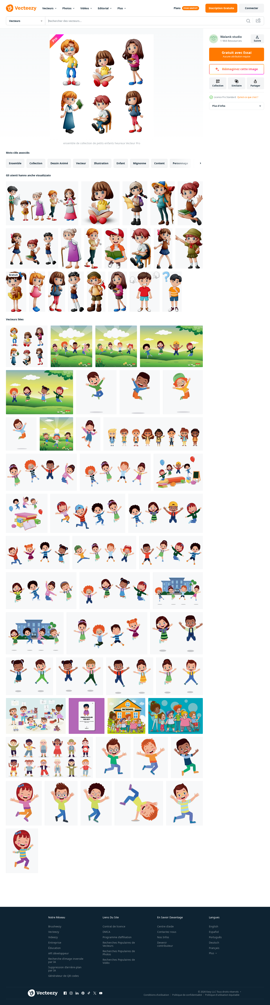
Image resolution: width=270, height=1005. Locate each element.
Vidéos (84, 8)
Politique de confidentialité (187, 994)
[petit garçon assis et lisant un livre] (116, 248)
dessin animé (59, 163)
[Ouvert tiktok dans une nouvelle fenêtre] (88, 993)
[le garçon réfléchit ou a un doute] (172, 292)
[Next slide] (197, 163)
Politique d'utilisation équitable (222, 994)
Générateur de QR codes (63, 976)
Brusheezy (54, 926)
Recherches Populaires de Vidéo (119, 961)
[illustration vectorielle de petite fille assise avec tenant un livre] (190, 203)
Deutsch (214, 942)
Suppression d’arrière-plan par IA (64, 968)
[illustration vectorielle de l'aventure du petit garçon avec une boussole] (162, 203)
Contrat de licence (114, 926)
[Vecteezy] (21, 8)
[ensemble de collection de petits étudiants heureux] (32, 248)
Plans (177, 8)
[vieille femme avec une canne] (71, 248)
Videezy (53, 937)
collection (36, 163)
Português (215, 937)
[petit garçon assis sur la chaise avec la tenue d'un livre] (140, 248)
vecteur (81, 163)
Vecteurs (47, 8)
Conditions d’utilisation (156, 994)
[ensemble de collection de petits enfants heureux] (27, 346)
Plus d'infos (218, 105)
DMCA (106, 932)
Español (214, 932)
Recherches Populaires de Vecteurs (119, 944)
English (213, 926)
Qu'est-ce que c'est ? (247, 97)
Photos (66, 8)
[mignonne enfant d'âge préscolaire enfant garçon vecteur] (86, 716)
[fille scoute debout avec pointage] (189, 248)
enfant (121, 163)
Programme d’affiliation (117, 937)
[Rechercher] (248, 21)
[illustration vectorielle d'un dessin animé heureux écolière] (56, 292)
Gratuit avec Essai (236, 54)
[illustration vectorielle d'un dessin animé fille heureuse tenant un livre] (117, 292)
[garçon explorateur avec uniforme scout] (96, 292)
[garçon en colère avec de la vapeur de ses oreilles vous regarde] (145, 292)
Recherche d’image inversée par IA (65, 960)
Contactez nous (166, 932)
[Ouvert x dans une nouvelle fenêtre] (94, 993)
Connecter (251, 8)
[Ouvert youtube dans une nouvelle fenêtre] (100, 993)
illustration (101, 163)
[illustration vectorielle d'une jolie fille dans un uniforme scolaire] (163, 248)
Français (214, 948)
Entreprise (54, 942)
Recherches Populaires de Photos (119, 952)
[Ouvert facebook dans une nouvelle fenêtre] (65, 993)
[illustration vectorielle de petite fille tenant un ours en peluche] (16, 292)
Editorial (103, 8)
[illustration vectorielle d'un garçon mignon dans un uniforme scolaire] (76, 292)
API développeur (58, 953)
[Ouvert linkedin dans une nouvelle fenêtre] (77, 993)
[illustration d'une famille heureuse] (42, 203)
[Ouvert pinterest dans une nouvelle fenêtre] (82, 993)
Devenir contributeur (165, 944)
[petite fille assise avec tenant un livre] (100, 203)
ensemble (15, 163)
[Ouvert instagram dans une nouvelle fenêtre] (71, 993)
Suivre (257, 40)
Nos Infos (163, 937)
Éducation (54, 948)
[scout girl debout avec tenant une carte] (134, 203)
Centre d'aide (165, 926)
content (159, 163)
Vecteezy (53, 932)
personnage (180, 163)
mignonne (139, 163)
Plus (120, 8)
